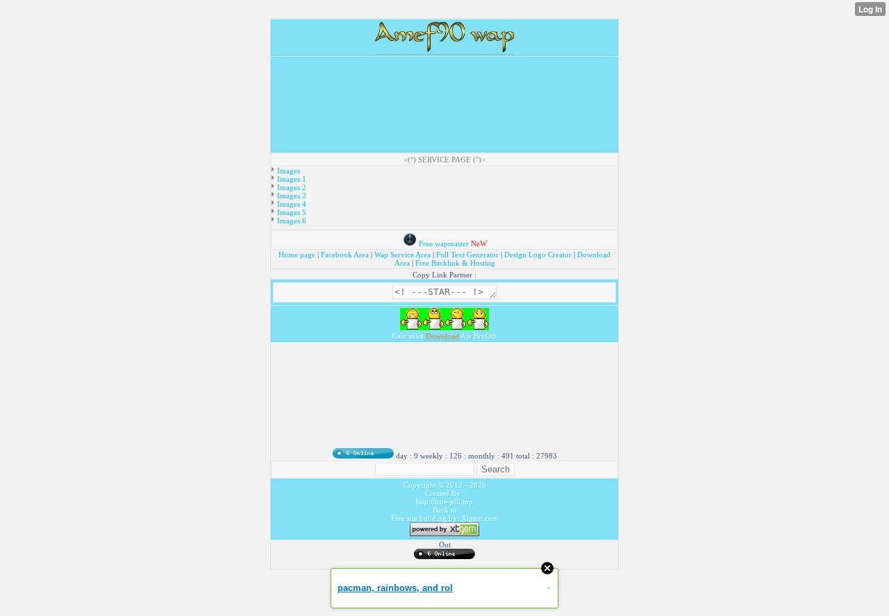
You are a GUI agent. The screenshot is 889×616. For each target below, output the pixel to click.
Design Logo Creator (538, 254)
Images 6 (290, 220)
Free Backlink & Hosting (455, 263)
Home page (298, 254)
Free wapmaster (444, 243)
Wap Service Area (402, 254)
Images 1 (290, 179)
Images (287, 170)
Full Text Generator (467, 254)
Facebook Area (345, 254)
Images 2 (290, 187)
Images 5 (290, 212)
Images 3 (290, 195)
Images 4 (290, 204)
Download (442, 336)
